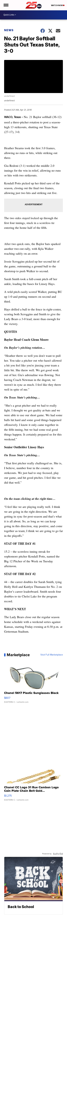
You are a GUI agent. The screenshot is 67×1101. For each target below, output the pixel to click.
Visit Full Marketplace (51, 655)
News (9, 30)
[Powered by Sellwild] (58, 854)
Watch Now (57, 5)
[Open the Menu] (6, 5)
